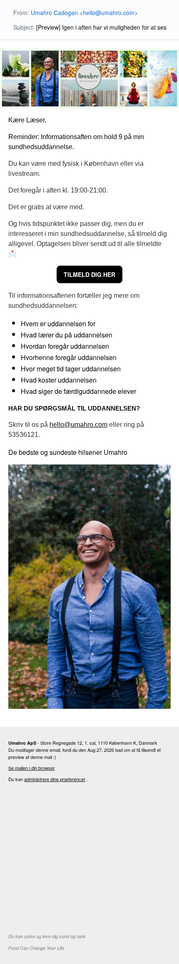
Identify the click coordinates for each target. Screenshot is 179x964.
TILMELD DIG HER (89, 274)
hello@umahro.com (78, 424)
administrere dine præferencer (54, 779)
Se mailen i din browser (31, 767)
